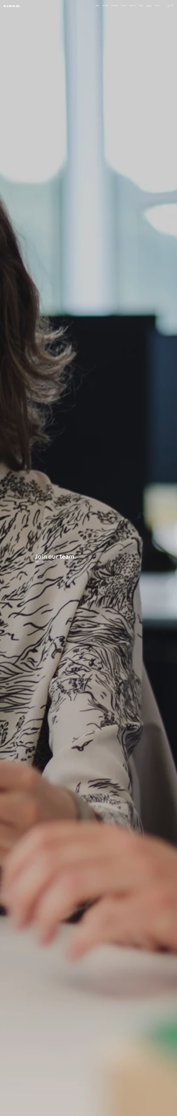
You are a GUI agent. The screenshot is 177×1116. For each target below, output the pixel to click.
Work (97, 5)
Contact (157, 5)
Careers (148, 5)
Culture (123, 5)
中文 (171, 5)
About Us (132, 5)
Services (105, 5)
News (141, 5)
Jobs (36, 561)
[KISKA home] (12, 6)
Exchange (114, 5)
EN (168, 5)
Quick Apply (47, 561)
